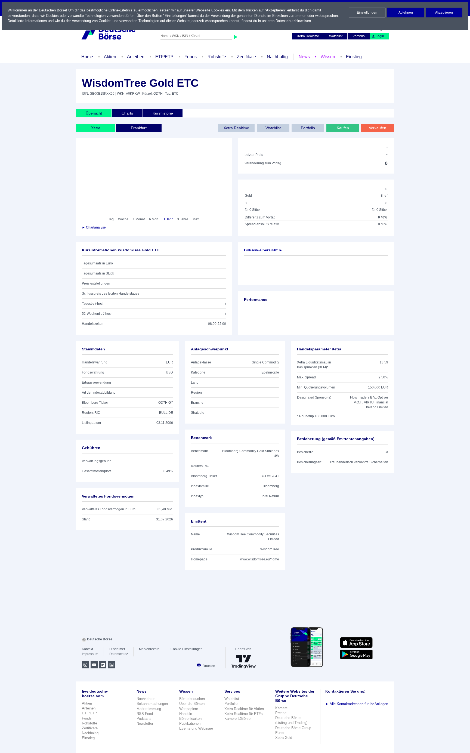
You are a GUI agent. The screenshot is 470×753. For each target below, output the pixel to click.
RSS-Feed (145, 714)
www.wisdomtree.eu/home (259, 559)
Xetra (95, 128)
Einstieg (354, 56)
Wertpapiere (188, 709)
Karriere (281, 708)
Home (87, 56)
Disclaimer (117, 649)
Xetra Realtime (308, 36)
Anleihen (135, 56)
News (304, 56)
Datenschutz (118, 654)
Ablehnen (405, 12)
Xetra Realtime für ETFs (243, 714)
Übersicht (94, 113)
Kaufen (343, 128)
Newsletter (145, 723)
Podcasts (144, 719)
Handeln (185, 714)
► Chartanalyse (94, 227)
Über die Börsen (192, 704)
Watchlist (335, 36)
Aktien (110, 56)
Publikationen (189, 723)
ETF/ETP (164, 56)
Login (380, 36)
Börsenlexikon (190, 719)
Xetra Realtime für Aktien (244, 709)
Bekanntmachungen (152, 704)
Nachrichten (146, 699)
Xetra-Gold (283, 738)
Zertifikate (246, 56)
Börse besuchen (192, 699)
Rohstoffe (217, 56)
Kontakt (87, 649)
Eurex (280, 733)
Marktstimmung (149, 709)
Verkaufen (377, 128)
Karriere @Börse (237, 719)
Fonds (190, 56)
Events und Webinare (196, 728)
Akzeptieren (444, 12)
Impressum (90, 654)
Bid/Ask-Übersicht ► (263, 250)
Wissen (328, 56)
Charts (127, 113)
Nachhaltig (277, 56)
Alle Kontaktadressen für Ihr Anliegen (356, 704)
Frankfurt (139, 128)
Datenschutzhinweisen (293, 21)
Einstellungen (367, 12)
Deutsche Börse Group (293, 728)
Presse (280, 713)
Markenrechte (149, 649)
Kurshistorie (163, 113)
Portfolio (358, 36)
